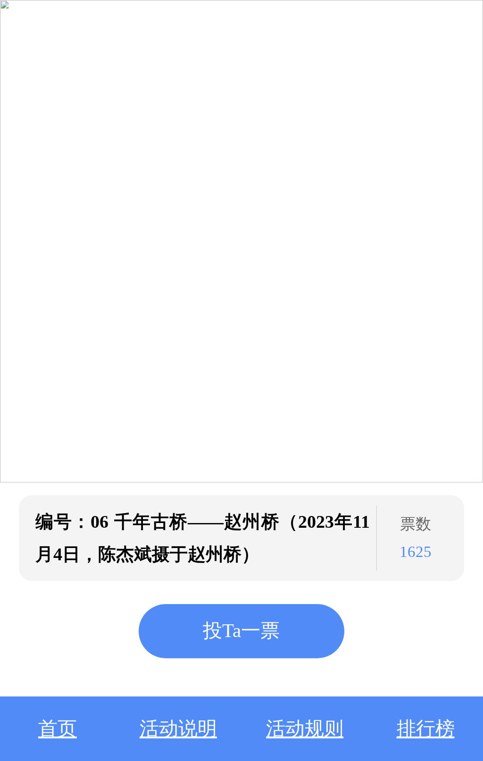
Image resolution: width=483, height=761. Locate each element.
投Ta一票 (241, 630)
